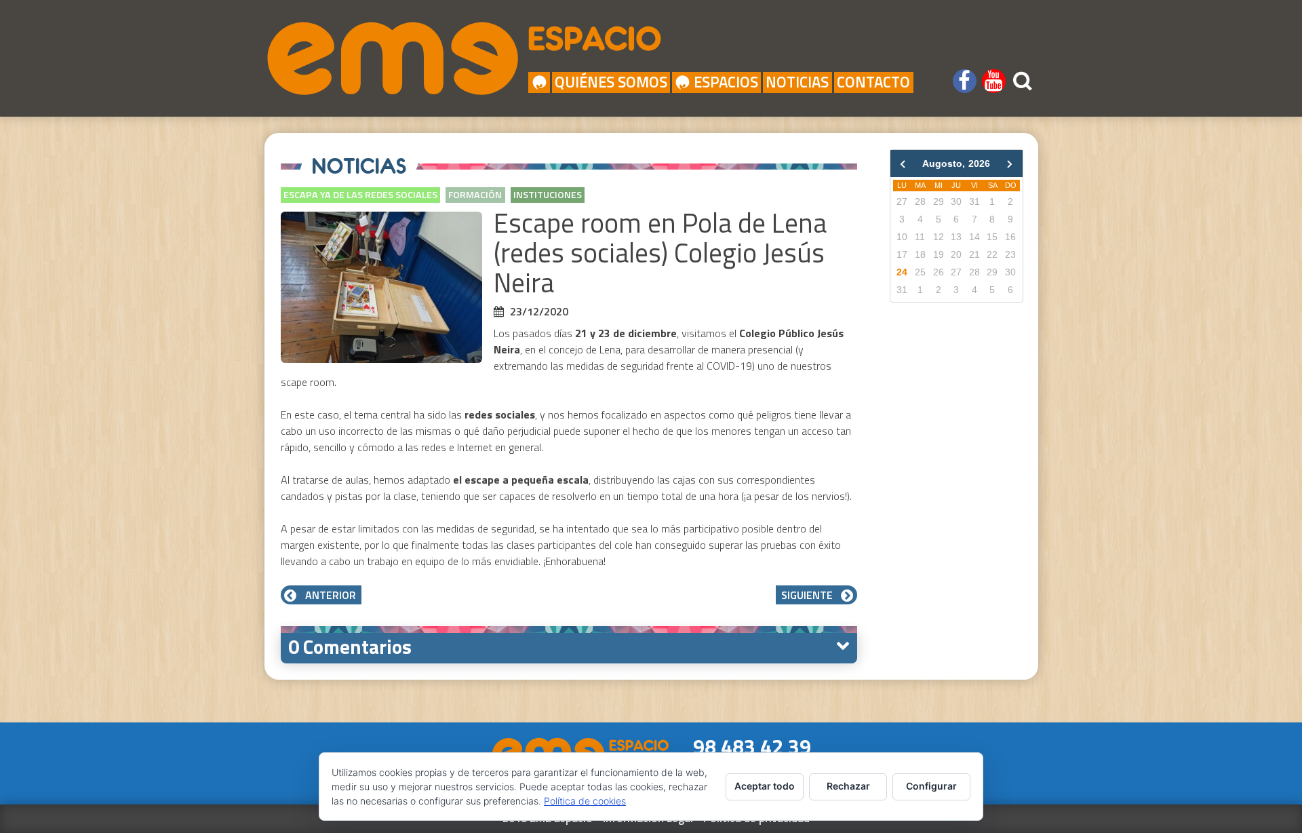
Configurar (931, 786)
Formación (475, 194)
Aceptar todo (764, 786)
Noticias (797, 82)
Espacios (726, 82)
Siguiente (808, 595)
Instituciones (547, 194)
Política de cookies (585, 801)
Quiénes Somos (611, 82)
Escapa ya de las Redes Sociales (360, 194)
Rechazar (848, 786)
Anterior (329, 595)
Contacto (873, 82)
